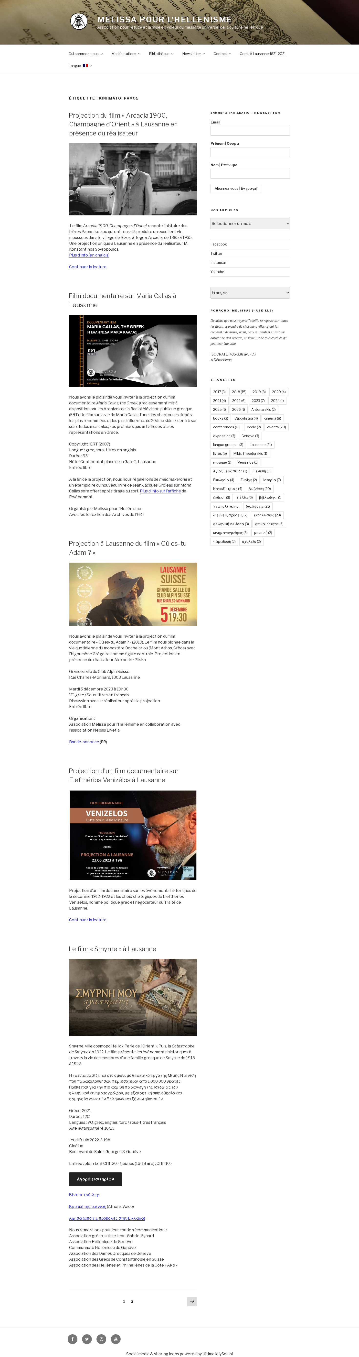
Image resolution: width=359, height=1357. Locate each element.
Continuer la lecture (87, 267)
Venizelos (248, 462)
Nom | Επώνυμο (224, 165)
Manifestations (123, 54)
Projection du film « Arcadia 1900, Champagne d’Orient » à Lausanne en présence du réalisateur (123, 124)
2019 (259, 392)
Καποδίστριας (227, 489)
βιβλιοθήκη (270, 497)
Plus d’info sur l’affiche (160, 491)
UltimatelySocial (217, 1354)
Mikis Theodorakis (250, 453)
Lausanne (261, 445)
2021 (219, 401)
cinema (272, 418)
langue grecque (228, 445)
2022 (238, 401)
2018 (239, 392)
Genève (250, 436)
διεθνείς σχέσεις (230, 515)
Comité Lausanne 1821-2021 (263, 54)
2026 (238, 409)
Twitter (216, 253)
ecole (254, 427)
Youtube (217, 272)
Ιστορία (272, 480)
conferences (227, 427)
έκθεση (221, 497)
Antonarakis (263, 409)
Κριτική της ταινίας (87, 1206)
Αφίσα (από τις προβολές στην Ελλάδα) (107, 1218)
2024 (277, 401)
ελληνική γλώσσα (231, 524)
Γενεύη (262, 471)
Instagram (219, 262)
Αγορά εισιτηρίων (95, 1179)
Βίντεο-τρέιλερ (84, 1194)
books (220, 418)
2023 (258, 401)
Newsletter (191, 54)
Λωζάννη (260, 489)
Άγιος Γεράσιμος (230, 471)
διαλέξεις (258, 506)
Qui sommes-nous (84, 54)
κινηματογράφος (230, 533)
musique (222, 462)
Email (215, 122)
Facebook (219, 244)
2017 (219, 392)
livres (220, 453)
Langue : (76, 66)
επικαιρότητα (269, 524)
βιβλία (244, 497)
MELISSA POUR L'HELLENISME (164, 19)
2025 (219, 409)
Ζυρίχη (249, 480)
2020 (279, 392)
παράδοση (224, 541)
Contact (220, 54)
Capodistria (246, 418)
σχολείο (251, 541)
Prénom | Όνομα (225, 143)
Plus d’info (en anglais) (89, 255)
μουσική (263, 533)
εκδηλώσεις (267, 515)
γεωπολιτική (226, 506)
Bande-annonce (84, 742)
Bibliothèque (159, 54)
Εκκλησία (223, 480)
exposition (224, 436)
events (276, 427)
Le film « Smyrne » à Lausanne (112, 949)
